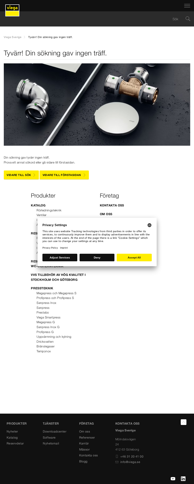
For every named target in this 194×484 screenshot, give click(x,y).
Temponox (44, 351)
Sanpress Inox (46, 303)
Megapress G (46, 322)
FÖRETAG (86, 423)
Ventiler (41, 215)
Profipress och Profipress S (55, 298)
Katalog (38, 205)
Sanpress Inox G (48, 327)
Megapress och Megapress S (56, 293)
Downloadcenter (54, 431)
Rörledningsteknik (49, 210)
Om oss (106, 214)
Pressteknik (42, 288)
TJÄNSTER (51, 423)
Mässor (84, 449)
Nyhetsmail (51, 443)
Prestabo (43, 312)
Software (49, 437)
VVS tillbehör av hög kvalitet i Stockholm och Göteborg (58, 277)
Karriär (84, 443)
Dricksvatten (45, 341)
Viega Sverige (12, 37)
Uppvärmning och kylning (54, 336)
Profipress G (45, 332)
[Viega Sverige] (12, 5)
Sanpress (43, 308)
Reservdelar (15, 443)
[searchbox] (94, 19)
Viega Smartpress (48, 317)
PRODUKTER (17, 423)
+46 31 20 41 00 (131, 456)
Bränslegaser (46, 346)
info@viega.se (130, 462)
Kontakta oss (112, 205)
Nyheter (12, 431)
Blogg (83, 461)
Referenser (87, 437)
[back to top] (183, 422)
